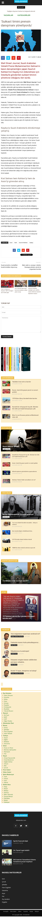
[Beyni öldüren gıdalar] (21, 440)
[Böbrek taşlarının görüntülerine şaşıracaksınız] (6, 473)
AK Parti (6, 715)
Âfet (5, 765)
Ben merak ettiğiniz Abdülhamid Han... (22, 531)
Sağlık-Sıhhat (6, 449)
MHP (5, 717)
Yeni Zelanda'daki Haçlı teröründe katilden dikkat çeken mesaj (21, 290)
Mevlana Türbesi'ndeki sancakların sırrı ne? (24, 480)
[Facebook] (16, 826)
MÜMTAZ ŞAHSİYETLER (9, 561)
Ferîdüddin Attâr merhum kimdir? (15, 581)
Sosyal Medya (8, 796)
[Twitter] (21, 826)
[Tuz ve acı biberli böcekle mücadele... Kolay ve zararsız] (6, 524)
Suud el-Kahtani (23, 242)
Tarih (5, 776)
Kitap (5, 786)
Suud (11, 242)
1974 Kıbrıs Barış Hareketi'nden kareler (24, 398)
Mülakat (6, 741)
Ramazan (7, 752)
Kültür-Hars (6, 516)
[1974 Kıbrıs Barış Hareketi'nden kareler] (6, 400)
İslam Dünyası (8, 695)
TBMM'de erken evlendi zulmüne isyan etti (23, 547)
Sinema (6, 792)
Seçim (6, 738)
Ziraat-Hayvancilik (9, 758)
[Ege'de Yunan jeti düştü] (7, 843)
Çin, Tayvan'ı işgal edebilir (21, 850)
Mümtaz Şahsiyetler (10, 750)
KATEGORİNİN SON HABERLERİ (11, 276)
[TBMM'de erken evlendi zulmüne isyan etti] (6, 549)
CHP (5, 719)
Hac (5, 753)
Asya (5, 701)
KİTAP (4, 592)
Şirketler (6, 729)
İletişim (37, 911)
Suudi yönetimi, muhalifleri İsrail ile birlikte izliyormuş (9, 266)
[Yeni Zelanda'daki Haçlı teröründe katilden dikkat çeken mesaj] (21, 283)
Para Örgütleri (8, 731)
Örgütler (6, 705)
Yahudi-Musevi (8, 711)
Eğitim (6, 739)
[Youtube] (26, 826)
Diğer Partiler (8, 721)
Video (19, 911)
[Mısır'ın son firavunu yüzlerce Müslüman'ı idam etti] (6, 416)
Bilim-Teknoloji (8, 794)
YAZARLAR (8, 15)
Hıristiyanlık (7, 707)
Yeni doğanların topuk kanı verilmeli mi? (25, 634)
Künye (31, 911)
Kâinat (6, 782)
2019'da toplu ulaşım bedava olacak (22, 539)
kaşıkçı (31, 242)
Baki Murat (14, 645)
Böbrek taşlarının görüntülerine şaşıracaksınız (24, 471)
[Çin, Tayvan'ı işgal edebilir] (7, 852)
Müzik (6, 800)
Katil (15, 242)
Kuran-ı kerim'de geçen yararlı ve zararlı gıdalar (25, 463)
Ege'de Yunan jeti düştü (20, 841)
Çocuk (6, 767)
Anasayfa (5, 911)
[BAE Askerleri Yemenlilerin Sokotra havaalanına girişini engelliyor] (7, 862)
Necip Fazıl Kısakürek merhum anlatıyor (18, 514)
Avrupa (6, 703)
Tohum (6, 764)
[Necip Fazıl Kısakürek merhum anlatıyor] (21, 506)
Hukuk (6, 778)
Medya (6, 790)
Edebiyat (6, 802)
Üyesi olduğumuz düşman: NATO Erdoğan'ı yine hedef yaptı (7, 290)
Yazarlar (25, 911)
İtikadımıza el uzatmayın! (20, 651)
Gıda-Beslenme (9, 760)
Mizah (6, 788)
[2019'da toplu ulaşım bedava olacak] (6, 541)
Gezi (5, 780)
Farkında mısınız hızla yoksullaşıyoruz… (25, 642)
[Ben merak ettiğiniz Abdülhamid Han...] (6, 532)
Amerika (6, 697)
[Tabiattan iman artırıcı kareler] (6, 383)
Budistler (6, 709)
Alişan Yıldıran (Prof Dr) (17, 636)
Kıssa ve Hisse (8, 748)
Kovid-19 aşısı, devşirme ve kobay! (23, 671)
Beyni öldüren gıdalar (11, 446)
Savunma (7, 743)
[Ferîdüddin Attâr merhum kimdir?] (21, 573)
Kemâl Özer (14, 653)
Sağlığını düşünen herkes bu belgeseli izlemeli (21, 11)
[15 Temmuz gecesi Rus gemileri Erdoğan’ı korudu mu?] (21, 608)
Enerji (6, 727)
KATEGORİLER (24, 15)
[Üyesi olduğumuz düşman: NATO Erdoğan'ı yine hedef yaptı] (7, 284)
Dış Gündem (5, 286)
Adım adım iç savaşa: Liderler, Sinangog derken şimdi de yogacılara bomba (31, 267)
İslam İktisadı (8, 733)
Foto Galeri (13, 911)
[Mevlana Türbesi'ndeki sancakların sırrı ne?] (6, 481)
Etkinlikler (7, 798)
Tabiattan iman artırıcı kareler (21, 382)
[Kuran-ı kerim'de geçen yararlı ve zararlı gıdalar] (6, 391)
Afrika (6, 699)
